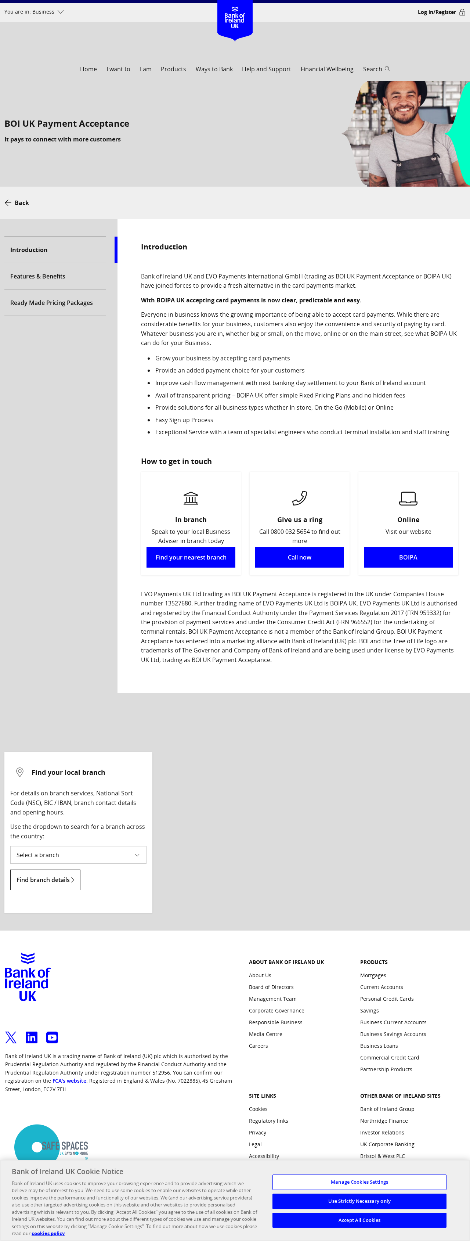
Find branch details (44, 880)
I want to (118, 69)
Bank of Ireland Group (387, 1108)
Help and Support (266, 69)
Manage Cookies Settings (359, 1182)
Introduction (29, 250)
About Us (260, 975)
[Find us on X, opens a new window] (11, 1033)
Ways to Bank (214, 69)
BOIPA (408, 557)
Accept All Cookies (359, 1220)
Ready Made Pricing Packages (51, 303)
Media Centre (265, 1033)
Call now (299, 557)
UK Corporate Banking (387, 1144)
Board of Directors (271, 986)
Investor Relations (382, 1132)
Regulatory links (268, 1120)
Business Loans (379, 1045)
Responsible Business (276, 1022)
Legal (255, 1144)
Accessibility (264, 1155)
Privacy (257, 1132)
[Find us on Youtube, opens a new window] (52, 1033)
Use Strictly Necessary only (359, 1201)
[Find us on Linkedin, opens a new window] (31, 1033)
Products (173, 69)
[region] (235, 1200)
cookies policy (48, 1233)
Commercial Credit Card (389, 1057)
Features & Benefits (37, 276)
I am (146, 69)
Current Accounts (381, 986)
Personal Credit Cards (387, 998)
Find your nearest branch (191, 557)
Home (88, 69)
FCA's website (69, 1080)
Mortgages (373, 975)
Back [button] (22, 203)
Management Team (273, 998)
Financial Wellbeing (327, 69)
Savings (369, 1010)
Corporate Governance (276, 1010)
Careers (258, 1045)
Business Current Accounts (393, 1022)
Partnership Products (386, 1069)
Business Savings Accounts (393, 1033)
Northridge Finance (384, 1120)
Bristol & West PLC (382, 1155)
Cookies (258, 1108)
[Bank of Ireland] (235, 11)
